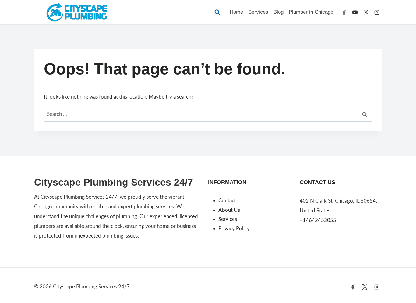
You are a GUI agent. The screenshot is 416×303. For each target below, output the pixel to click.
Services (258, 12)
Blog (278, 12)
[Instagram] (377, 12)
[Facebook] (344, 12)
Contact (227, 200)
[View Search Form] (217, 12)
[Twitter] (366, 12)
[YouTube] (355, 12)
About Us (229, 210)
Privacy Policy (234, 228)
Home (236, 12)
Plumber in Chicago (311, 12)
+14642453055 (318, 220)
